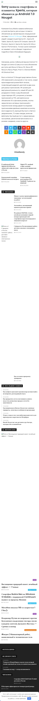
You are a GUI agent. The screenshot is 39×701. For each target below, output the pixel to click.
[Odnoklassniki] (6, 132)
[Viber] (24, 132)
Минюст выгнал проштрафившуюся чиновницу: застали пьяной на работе (25, 198)
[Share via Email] (28, 132)
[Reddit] (28, 128)
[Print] (33, 132)
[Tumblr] (20, 128)
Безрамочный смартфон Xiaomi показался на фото (10, 178)
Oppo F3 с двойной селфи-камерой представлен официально (28, 166)
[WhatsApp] (15, 132)
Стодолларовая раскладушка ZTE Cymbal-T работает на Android (27, 180)
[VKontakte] (33, 128)
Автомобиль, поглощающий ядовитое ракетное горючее (23, 206)
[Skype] (11, 132)
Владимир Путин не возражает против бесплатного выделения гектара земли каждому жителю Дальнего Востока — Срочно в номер (19, 622)
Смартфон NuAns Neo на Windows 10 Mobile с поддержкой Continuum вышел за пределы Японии (19, 597)
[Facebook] (6, 128)
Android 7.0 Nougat (15, 36)
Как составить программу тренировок (22, 377)
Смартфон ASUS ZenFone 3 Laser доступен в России (25, 680)
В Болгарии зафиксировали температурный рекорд (18, 686)
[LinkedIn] (15, 128)
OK (29, 698)
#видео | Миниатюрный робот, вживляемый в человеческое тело (17, 635)
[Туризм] (2, 2)
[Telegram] (20, 132)
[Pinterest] (24, 128)
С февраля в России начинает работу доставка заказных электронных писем (25, 228)
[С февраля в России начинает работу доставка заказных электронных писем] (7, 299)
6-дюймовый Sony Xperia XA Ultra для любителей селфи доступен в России (10, 167)
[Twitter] (11, 128)
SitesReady (19, 152)
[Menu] (36, 1)
